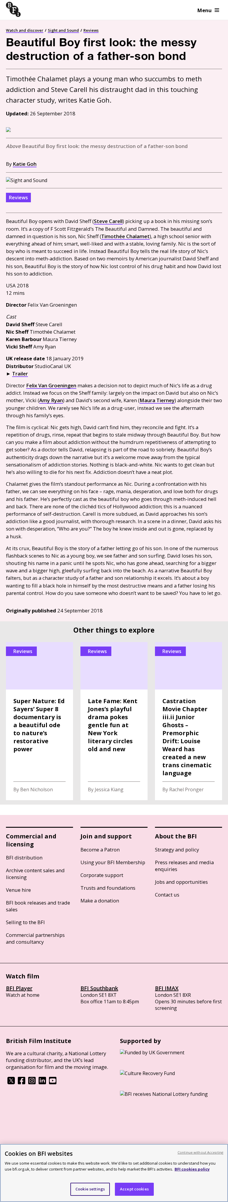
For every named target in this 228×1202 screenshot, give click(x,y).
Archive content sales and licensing (35, 874)
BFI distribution (24, 857)
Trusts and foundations (107, 887)
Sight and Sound (63, 30)
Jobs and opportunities (181, 881)
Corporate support (101, 875)
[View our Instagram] (32, 1082)
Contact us (167, 894)
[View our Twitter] (11, 1082)
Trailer (20, 373)
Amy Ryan (51, 400)
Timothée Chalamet (125, 236)
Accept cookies (134, 1189)
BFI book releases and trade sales (38, 906)
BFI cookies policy (192, 1169)
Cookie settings (90, 1189)
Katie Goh (25, 163)
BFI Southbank (99, 988)
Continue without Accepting (200, 1152)
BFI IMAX (166, 988)
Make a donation (99, 900)
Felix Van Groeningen (51, 385)
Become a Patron (100, 849)
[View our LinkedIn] (42, 1082)
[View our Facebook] (21, 1082)
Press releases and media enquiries (184, 866)
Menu (204, 10)
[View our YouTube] (53, 1082)
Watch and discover (24, 30)
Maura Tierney (157, 400)
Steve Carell (108, 221)
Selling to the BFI (25, 922)
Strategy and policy (177, 849)
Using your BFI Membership (112, 862)
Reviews (91, 30)
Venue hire (18, 889)
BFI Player (19, 988)
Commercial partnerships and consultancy (35, 938)
